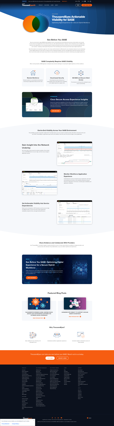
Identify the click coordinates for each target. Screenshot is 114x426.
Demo (78, 5)
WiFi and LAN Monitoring (40, 404)
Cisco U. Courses (81, 374)
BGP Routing (38, 371)
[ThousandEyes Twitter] (55, 418)
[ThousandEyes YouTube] (61, 418)
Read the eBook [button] (32, 277)
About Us (79, 390)
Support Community (81, 381)
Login (88, 1)
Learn (52, 5)
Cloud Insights (24, 372)
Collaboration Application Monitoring (42, 374)
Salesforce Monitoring (53, 385)
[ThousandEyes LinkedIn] (58, 418)
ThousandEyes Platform (26, 390)
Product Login (80, 377)
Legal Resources (45, 419)
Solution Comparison (25, 388)
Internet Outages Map (67, 374)
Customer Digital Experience (40, 378)
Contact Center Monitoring (40, 375)
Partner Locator (80, 397)
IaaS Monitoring (38, 387)
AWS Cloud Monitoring (53, 371)
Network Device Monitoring (40, 395)
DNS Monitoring (38, 381)
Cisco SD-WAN (52, 377)
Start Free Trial (87, 5)
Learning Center (66, 375)
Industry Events (66, 372)
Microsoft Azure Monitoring (54, 384)
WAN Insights (24, 394)
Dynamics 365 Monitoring (54, 378)
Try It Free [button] (50, 358)
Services (79, 378)
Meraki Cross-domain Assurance (55, 381)
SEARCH (76, 1)
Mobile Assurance (39, 391)
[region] (17, 422)
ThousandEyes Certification (82, 384)
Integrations (24, 384)
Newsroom (80, 395)
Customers (80, 394)
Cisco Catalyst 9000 (53, 372)
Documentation (80, 371)
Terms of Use (54, 419)
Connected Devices (25, 374)
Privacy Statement (60, 419)
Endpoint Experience (25, 377)
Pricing (23, 387)
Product (41, 5)
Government (24, 404)
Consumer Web (24, 400)
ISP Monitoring (38, 390)
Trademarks (66, 419)
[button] (83, 1)
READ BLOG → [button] (65, 1)
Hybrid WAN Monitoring (40, 385)
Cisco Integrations (53, 375)
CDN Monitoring (38, 372)
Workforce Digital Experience (40, 405)
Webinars (65, 384)
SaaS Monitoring (38, 397)
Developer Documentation (82, 372)
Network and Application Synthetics (28, 385)
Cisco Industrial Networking (54, 374)
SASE (37, 398)
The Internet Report (67, 381)
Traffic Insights (24, 391)
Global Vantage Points (25, 378)
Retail (23, 408)
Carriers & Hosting (25, 398)
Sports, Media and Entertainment (27, 407)
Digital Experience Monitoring (27, 375)
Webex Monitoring (53, 388)
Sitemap (49, 419)
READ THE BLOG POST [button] (38, 318)
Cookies (70, 419)
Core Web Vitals (38, 377)
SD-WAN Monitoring (39, 400)
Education (23, 401)
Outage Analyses (67, 377)
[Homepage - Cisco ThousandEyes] (30, 5)
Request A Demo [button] (62, 358)
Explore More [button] (55, 111)
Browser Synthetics (25, 371)
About (56, 5)
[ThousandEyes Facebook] (52, 418)
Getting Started (80, 375)
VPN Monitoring (38, 401)
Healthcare (24, 405)
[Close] (33, 420)
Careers (79, 391)
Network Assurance (39, 394)
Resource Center (66, 378)
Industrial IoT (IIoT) (39, 388)
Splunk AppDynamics (53, 387)
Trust (79, 385)
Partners (79, 398)
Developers (66, 371)
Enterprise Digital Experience (40, 384)
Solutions (46, 5)
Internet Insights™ (25, 381)
